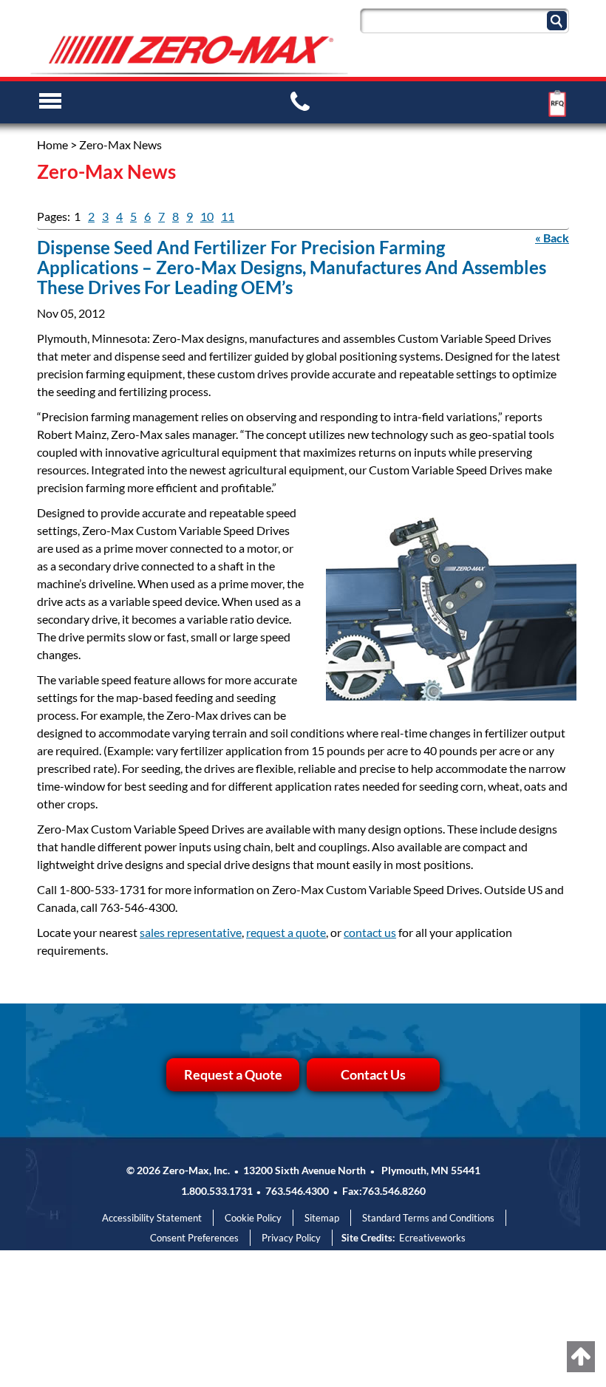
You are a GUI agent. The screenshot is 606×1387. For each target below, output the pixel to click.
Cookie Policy (253, 1218)
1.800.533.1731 (217, 1191)
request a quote (286, 932)
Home (52, 144)
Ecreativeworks (432, 1238)
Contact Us (373, 1074)
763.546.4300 (297, 1191)
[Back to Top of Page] (581, 1356)
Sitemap (321, 1218)
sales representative (191, 932)
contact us (370, 932)
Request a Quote (233, 1074)
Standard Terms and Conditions (428, 1218)
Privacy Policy (291, 1238)
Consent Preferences (194, 1238)
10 (207, 216)
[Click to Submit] (558, 20)
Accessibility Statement (152, 1218)
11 (227, 216)
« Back (552, 238)
